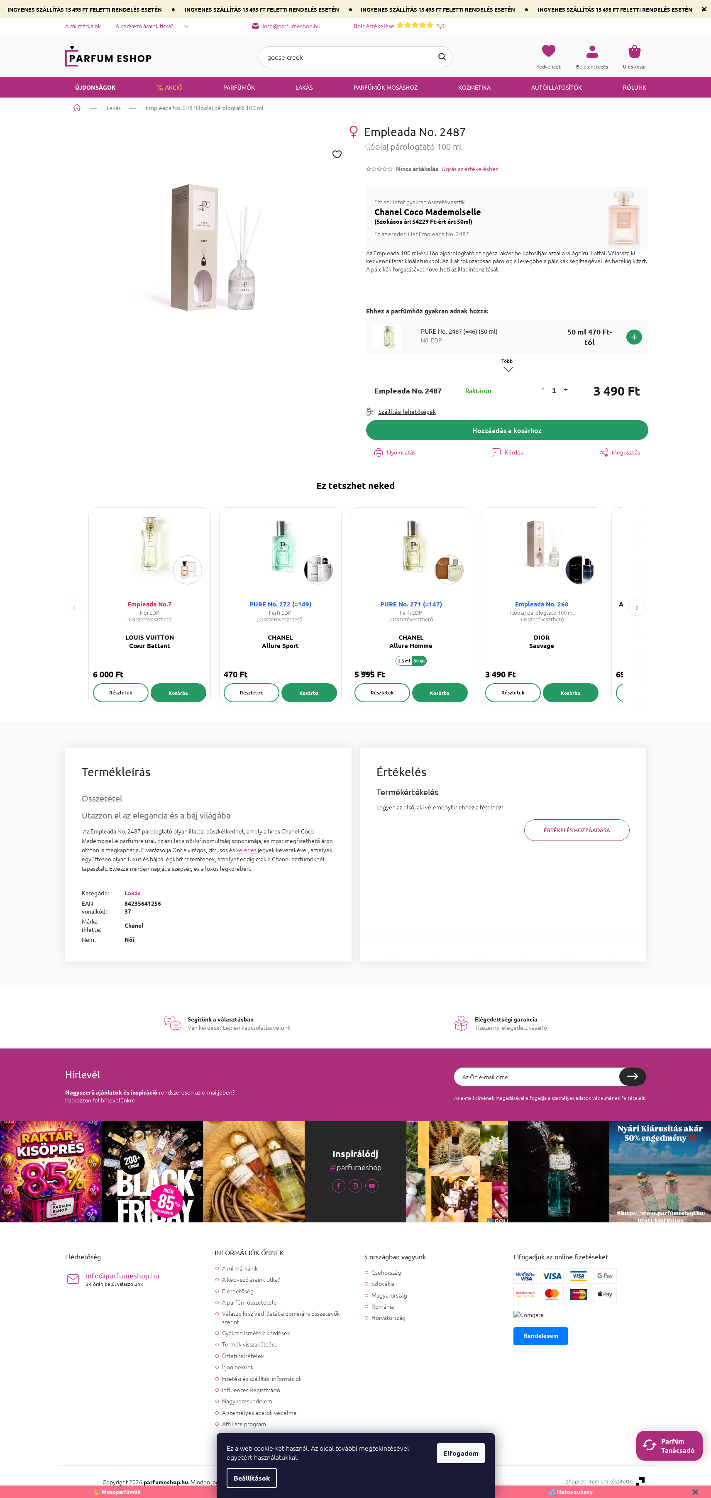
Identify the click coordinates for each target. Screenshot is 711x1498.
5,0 (399, 25)
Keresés (442, 57)
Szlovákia (383, 1284)
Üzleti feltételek (243, 1355)
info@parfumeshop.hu (122, 1279)
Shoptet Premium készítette (599, 1481)
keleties (246, 850)
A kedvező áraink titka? (144, 26)
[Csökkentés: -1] (543, 388)
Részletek (120, 692)
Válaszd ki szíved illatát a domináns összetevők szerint (281, 1317)
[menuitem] (90, 87)
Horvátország (388, 1318)
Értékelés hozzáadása (577, 830)
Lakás (133, 893)
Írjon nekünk (238, 1367)
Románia (382, 1306)
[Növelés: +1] (566, 391)
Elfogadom (461, 1453)
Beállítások (252, 1478)
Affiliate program (244, 1424)
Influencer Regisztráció (251, 1390)
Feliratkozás (632, 1077)
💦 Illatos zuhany (571, 1491)
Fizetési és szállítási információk (262, 1378)
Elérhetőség (238, 1291)
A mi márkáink (83, 26)
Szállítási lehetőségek (407, 411)
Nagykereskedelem (247, 1401)
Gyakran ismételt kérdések (256, 1333)
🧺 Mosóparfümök (117, 1491)
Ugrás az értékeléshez (470, 169)
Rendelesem (540, 1335)
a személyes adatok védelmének (584, 1098)
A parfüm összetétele (249, 1302)
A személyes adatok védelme (259, 1412)
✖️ (695, 1492)
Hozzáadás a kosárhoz (507, 430)
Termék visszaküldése (250, 1344)
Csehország (386, 1272)
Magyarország (389, 1295)
